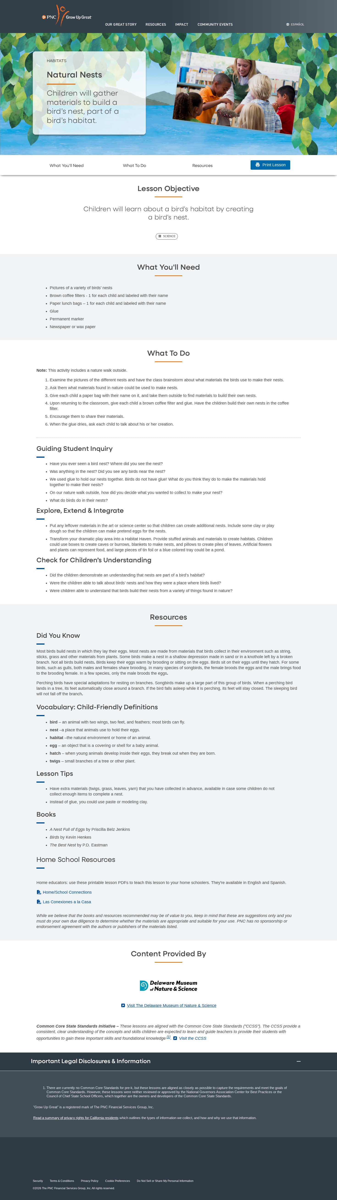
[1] (168, 1037)
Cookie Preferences (117, 1181)
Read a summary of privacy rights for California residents (76, 1118)
